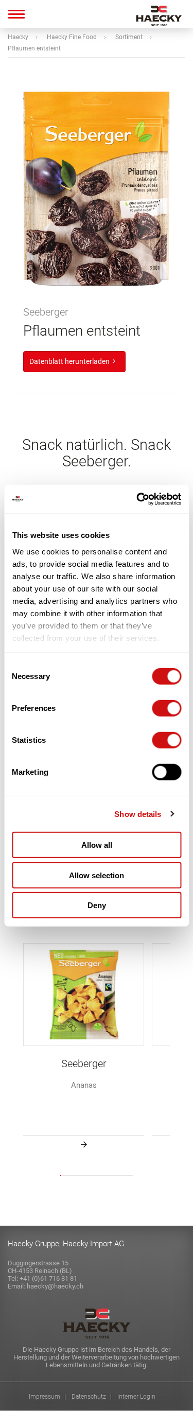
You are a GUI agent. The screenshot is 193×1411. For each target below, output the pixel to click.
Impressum (44, 1397)
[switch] (166, 708)
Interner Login (136, 1397)
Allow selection (96, 874)
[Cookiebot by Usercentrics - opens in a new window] (137, 499)
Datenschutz (89, 1397)
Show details (137, 813)
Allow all (96, 845)
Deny (96, 905)
